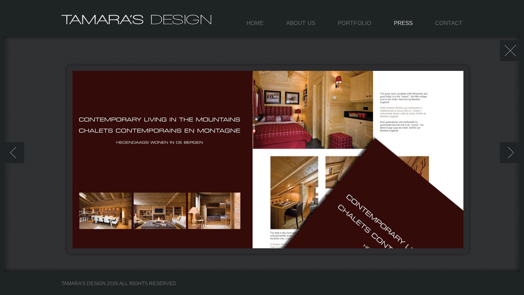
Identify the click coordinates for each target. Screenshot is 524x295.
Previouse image (13, 152)
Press (403, 23)
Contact (449, 23)
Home (255, 23)
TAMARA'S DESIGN (138, 26)
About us (300, 23)
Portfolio (354, 23)
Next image (510, 152)
